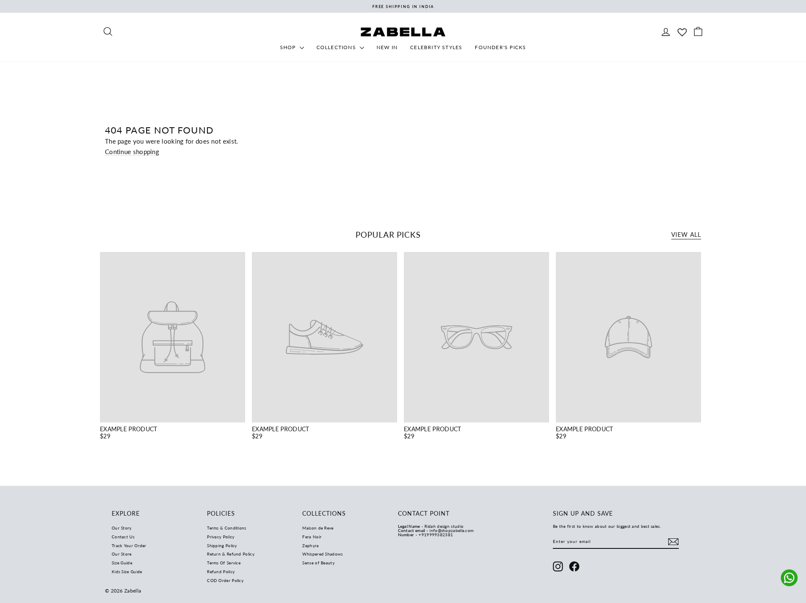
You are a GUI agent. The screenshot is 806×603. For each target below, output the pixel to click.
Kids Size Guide (127, 571)
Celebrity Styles (436, 47)
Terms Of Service (224, 562)
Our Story (122, 527)
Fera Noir (312, 536)
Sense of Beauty (318, 562)
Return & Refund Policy (230, 553)
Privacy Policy (220, 536)
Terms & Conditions (226, 527)
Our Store (122, 553)
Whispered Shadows (322, 553)
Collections (337, 47)
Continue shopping (132, 151)
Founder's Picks (500, 47)
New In (387, 47)
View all (686, 234)
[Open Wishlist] (682, 31)
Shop (289, 47)
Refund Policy (221, 571)
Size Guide (122, 562)
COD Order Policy (225, 580)
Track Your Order (129, 545)
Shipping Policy (222, 545)
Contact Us (123, 536)
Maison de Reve (317, 527)
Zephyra (310, 545)
